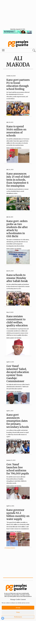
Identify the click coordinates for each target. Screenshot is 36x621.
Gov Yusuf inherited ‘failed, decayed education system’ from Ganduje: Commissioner (17, 373)
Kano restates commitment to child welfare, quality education (17, 321)
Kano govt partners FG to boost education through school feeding (18, 84)
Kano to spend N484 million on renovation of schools (16, 131)
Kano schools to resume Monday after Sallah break (17, 278)
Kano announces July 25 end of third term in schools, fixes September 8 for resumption (18, 179)
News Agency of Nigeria (13, 101)
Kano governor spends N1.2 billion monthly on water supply (17, 514)
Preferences (18, 617)
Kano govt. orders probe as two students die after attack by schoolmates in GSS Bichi (17, 228)
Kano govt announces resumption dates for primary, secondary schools (17, 420)
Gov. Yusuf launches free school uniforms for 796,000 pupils (17, 469)
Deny (18, 612)
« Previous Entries (9, 548)
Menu (12, 50)
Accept (18, 607)
